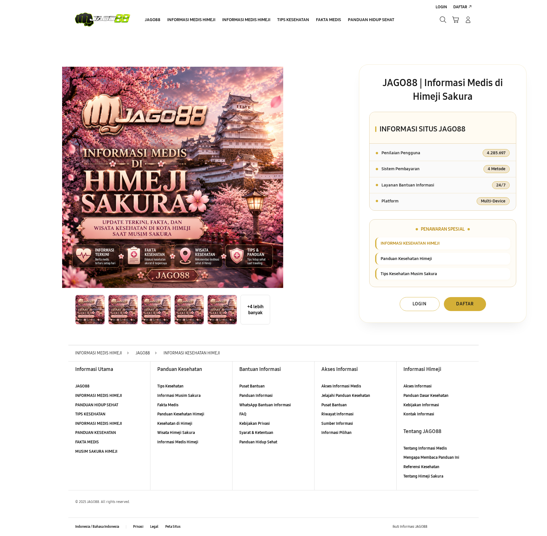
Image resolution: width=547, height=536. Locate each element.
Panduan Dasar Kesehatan (425, 395)
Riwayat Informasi (337, 414)
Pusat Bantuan (252, 386)
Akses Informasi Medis (341, 386)
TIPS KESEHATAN (90, 414)
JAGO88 (82, 386)
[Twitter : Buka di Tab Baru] (446, 526)
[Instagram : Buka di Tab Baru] (457, 526)
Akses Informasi (417, 386)
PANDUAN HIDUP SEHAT (96, 405)
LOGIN (419, 303)
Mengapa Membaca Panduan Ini (431, 457)
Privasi (138, 527)
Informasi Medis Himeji (177, 442)
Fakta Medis (167, 405)
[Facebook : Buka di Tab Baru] (435, 526)
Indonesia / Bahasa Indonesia (97, 527)
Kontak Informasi (418, 414)
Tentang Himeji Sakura (423, 476)
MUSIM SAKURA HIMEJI (96, 451)
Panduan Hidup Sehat (258, 442)
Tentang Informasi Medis (425, 448)
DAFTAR (465, 303)
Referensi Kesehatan (421, 466)
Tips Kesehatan (170, 386)
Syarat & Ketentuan (256, 432)
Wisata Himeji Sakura (176, 432)
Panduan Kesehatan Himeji (180, 414)
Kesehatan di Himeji (174, 423)
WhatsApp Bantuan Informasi (265, 405)
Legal (154, 527)
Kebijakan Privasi (254, 423)
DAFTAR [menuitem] (460, 7)
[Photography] (102, 20)
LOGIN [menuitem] (441, 7)
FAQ (242, 414)
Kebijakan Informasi (421, 405)
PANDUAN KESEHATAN (95, 432)
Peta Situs (173, 527)
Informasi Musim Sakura (179, 395)
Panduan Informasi (256, 395)
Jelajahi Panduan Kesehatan (345, 395)
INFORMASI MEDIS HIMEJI (98, 395)
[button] (456, 20)
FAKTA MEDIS (87, 442)
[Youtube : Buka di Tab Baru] (468, 526)
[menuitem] (152, 20)
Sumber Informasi (337, 423)
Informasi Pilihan (336, 432)
